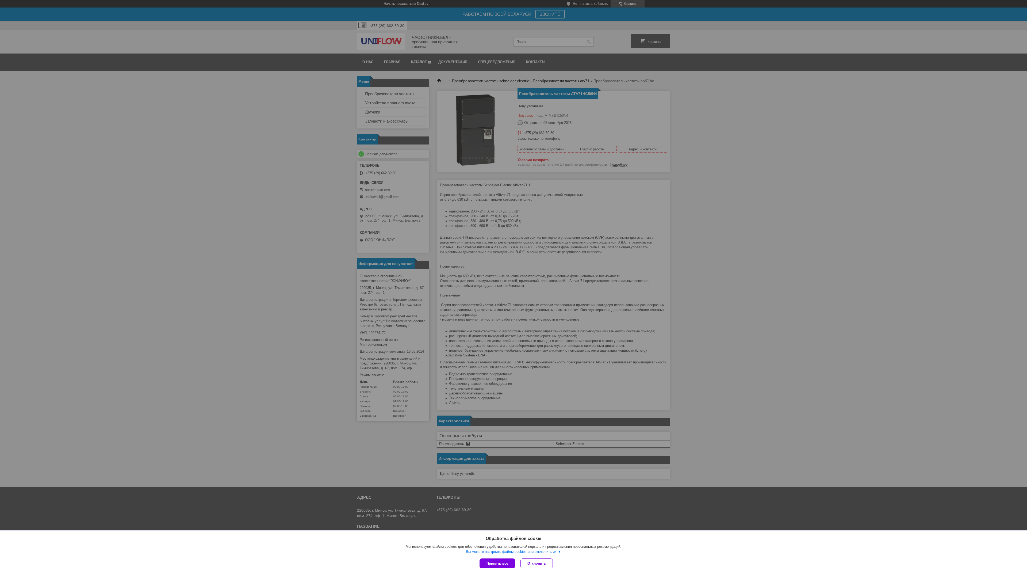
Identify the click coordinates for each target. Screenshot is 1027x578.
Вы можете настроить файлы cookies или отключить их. (512, 552)
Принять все (497, 563)
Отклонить (536, 563)
